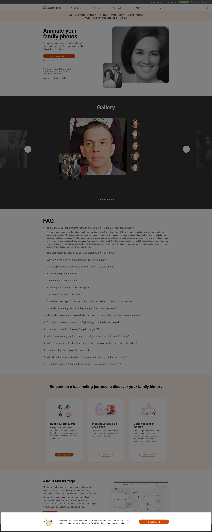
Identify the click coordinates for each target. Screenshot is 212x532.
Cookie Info (120, 523)
